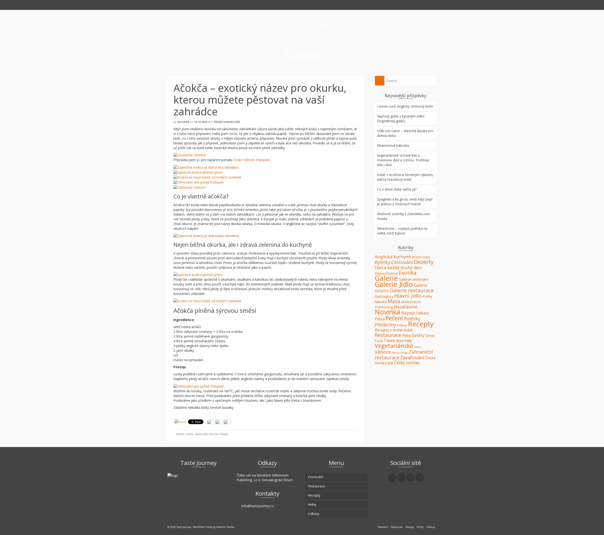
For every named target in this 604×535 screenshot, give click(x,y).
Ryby (406, 335)
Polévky (412, 318)
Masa (394, 301)
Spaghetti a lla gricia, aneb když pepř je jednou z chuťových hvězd (405, 201)
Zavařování (412, 357)
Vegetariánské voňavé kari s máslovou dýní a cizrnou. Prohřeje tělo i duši (403, 160)
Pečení (394, 318)
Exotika (180, 434)
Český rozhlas (407, 362)
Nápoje (408, 313)
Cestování (402, 262)
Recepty (224, 434)
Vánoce (383, 352)
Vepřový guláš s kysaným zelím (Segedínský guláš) (400, 118)
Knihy (427, 296)
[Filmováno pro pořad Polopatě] (198, 182)
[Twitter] (401, 477)
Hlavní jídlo (407, 295)
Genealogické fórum (277, 480)
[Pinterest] (419, 477)
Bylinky (382, 262)
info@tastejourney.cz (257, 506)
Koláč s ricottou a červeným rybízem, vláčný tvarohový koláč (405, 177)
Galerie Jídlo (201, 434)
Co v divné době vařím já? (396, 189)
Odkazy (422, 313)
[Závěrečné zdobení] (189, 155)
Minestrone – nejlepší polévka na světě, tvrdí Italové (402, 230)
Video (417, 347)
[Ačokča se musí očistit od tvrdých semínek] (207, 177)
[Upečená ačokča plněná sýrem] (198, 172)
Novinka (213, 434)
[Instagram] (410, 477)
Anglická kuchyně (393, 257)
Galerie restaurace (412, 290)
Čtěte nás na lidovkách (254, 475)
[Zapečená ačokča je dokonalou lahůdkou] (206, 167)
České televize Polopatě (251, 160)
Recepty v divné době (394, 330)
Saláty (418, 335)
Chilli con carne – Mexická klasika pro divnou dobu (405, 133)
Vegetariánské (394, 346)
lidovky (381, 301)
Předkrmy (385, 325)
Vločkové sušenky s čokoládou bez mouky (403, 216)
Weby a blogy (400, 352)
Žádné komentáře (227, 122)
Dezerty (424, 262)
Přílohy (402, 325)
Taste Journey (398, 340)
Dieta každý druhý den (398, 267)
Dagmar (183, 122)
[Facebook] (392, 477)
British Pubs (421, 257)
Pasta (380, 319)
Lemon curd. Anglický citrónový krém (405, 106)
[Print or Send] (219, 421)
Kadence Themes (225, 527)
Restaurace (388, 334)
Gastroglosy (384, 296)
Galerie (189, 434)
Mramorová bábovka (393, 145)
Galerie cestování (413, 279)
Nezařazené (406, 306)
